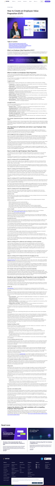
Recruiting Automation (7, 464)
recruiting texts (22, 353)
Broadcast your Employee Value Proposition (17, 47)
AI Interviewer (5, 469)
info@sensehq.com (47, 468)
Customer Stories (22, 464)
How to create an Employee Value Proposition (17, 46)
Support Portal (22, 472)
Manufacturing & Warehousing (14, 473)
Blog (20, 466)
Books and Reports (22, 467)
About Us (29, 464)
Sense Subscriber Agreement (30, 473)
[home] (8, 1)
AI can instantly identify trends (19, 211)
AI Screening (5, 475)
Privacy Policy (29, 469)
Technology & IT (14, 476)
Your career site (10, 288)
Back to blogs (10, 7)
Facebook (38, 464)
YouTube (38, 467)
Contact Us (29, 466)
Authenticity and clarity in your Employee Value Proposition (20, 45)
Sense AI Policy (30, 476)
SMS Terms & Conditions (31, 474)
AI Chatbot (5, 472)
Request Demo (47, 1)
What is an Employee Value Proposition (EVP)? (17, 43)
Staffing (13, 474)
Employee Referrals (6, 478)
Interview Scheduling (6, 477)
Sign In (42, 1)
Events (21, 469)
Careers (29, 467)
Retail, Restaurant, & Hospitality (14, 469)
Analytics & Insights (6, 480)
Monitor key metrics (11, 259)
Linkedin (38, 466)
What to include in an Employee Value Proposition (18, 44)
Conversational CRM (6, 466)
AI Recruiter (5, 467)
